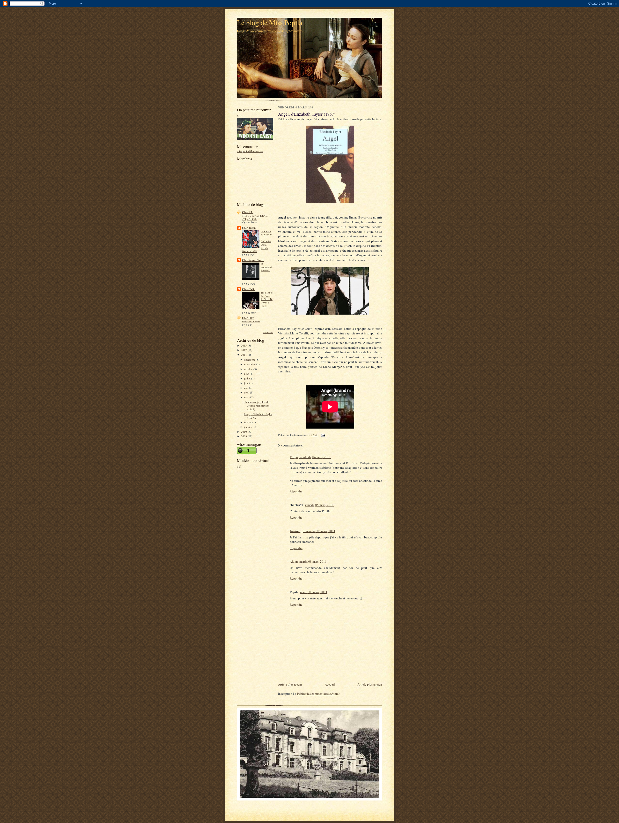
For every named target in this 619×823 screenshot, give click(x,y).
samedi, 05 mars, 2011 (319, 505)
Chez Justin (249, 228)
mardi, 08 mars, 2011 (313, 561)
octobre (248, 369)
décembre (250, 359)
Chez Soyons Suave (253, 260)
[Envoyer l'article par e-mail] (323, 435)
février (248, 422)
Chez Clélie (248, 289)
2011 (244, 354)
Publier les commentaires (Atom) (318, 693)
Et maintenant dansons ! (266, 267)
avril (247, 392)
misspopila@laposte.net (250, 151)
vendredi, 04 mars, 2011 (315, 457)
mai (246, 388)
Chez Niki (247, 212)
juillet (247, 378)
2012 (244, 350)
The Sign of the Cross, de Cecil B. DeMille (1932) (267, 299)
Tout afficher (268, 332)
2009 (244, 436)
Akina (294, 561)
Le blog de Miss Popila (269, 22)
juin (246, 383)
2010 (244, 431)
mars (247, 397)
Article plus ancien (369, 684)
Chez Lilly (248, 318)
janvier (248, 427)
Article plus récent (290, 684)
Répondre (296, 491)
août (247, 373)
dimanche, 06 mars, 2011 (319, 531)
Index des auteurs (251, 321)
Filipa (294, 456)
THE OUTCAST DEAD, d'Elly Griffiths (255, 217)
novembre (250, 364)
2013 (244, 345)
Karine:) (295, 531)
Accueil (330, 684)
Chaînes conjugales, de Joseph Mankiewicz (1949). (256, 405)
